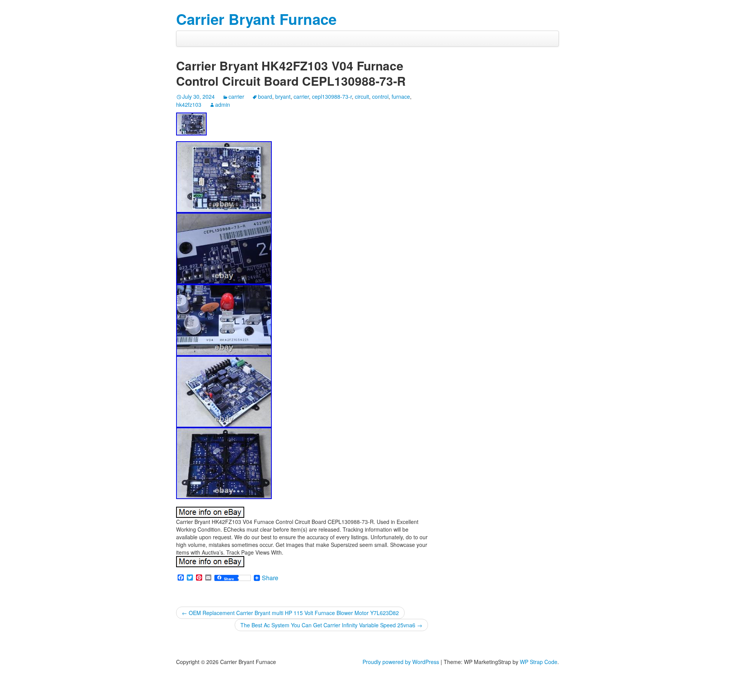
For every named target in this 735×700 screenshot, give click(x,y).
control (380, 96)
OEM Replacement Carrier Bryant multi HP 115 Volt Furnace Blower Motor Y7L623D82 (290, 613)
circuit (362, 96)
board (265, 96)
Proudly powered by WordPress (401, 662)
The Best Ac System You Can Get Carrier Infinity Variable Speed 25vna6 (331, 625)
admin (222, 104)
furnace (401, 96)
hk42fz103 (188, 104)
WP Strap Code (538, 662)
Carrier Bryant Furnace (256, 18)
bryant (283, 96)
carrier (236, 96)
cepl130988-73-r (332, 96)
